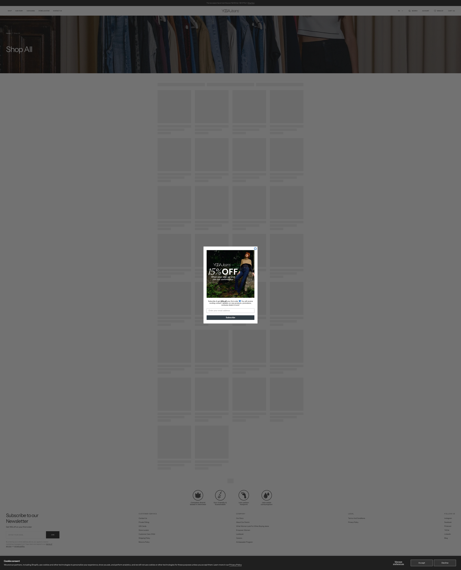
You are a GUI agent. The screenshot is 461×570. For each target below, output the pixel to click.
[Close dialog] (255, 248)
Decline (445, 563)
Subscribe (230, 318)
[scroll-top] (455, 564)
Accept (421, 563)
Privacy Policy (235, 565)
